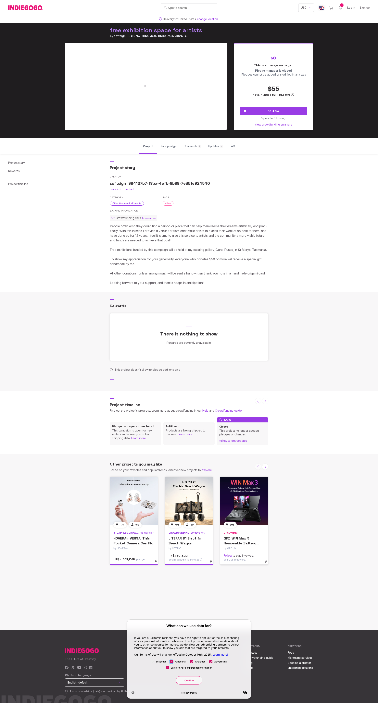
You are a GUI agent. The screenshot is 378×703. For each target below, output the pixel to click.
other (168, 203)
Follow (273, 111)
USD (304, 7)
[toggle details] (158, 564)
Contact (252, 652)
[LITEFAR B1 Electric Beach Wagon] (189, 501)
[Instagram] (85, 668)
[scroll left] (258, 401)
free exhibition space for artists (156, 30)
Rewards (14, 171)
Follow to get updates (233, 440)
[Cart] (331, 7)
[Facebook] (67, 668)
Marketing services (300, 657)
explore (207, 470)
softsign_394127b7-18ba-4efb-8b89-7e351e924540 (151, 36)
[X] (73, 668)
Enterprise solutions (300, 667)
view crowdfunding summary (273, 124)
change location (207, 19)
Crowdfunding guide (228, 410)
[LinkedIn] (90, 668)
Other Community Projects (126, 203)
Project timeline (18, 184)
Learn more (138, 438)
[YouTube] (79, 668)
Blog (250, 662)
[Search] (165, 7)
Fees (291, 652)
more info (116, 189)
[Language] (321, 8)
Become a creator (299, 662)
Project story (16, 162)
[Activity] (340, 7)
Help (205, 410)
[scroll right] (265, 467)
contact (129, 189)
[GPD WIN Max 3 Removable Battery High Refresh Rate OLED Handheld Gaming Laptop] (244, 501)
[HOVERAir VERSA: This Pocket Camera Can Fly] (134, 501)
